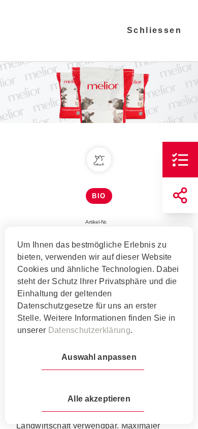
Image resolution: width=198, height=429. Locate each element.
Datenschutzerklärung (89, 330)
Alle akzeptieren (99, 398)
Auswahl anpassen (98, 357)
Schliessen (154, 30)
